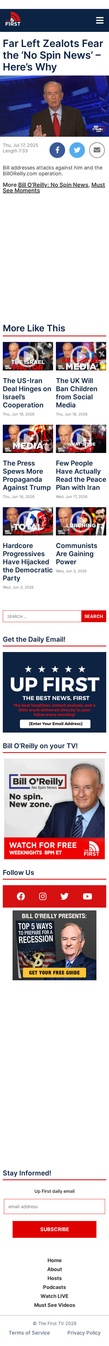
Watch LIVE (54, 1296)
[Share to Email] (97, 150)
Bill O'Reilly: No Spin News (53, 184)
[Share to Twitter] (77, 150)
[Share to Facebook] (57, 150)
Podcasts (54, 1287)
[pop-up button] (91, 127)
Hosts (55, 1278)
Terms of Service (29, 1333)
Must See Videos (54, 1305)
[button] (8, 127)
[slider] (54, 119)
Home (55, 1260)
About (54, 1269)
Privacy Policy (84, 1333)
